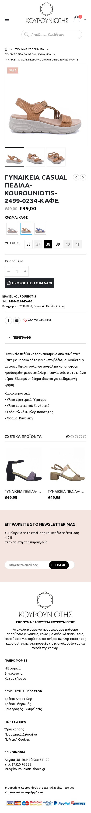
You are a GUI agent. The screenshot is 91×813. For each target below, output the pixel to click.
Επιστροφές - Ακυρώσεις (23, 709)
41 (77, 244)
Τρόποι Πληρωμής (18, 704)
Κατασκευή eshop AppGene (24, 792)
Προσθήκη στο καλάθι (32, 283)
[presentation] (5, 105)
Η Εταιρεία (13, 668)
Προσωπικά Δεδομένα (21, 734)
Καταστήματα (15, 678)
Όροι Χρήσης (14, 729)
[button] (68, 436)
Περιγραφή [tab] (22, 337)
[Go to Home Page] (6, 49)
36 (28, 244)
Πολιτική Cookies (17, 739)
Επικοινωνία (14, 673)
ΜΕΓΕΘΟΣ (11, 242)
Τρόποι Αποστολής (18, 699)
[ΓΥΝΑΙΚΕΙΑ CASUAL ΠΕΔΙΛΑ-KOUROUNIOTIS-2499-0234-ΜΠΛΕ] (40, 229)
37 (38, 244)
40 (68, 244)
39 (58, 244)
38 (48, 244)
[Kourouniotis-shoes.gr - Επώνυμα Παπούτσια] (47, 12)
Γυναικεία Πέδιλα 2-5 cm (49, 306)
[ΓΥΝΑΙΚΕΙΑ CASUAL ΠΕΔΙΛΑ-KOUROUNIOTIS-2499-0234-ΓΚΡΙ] (12, 229)
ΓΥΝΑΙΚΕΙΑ (25, 306)
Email (17, 320)
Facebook (8, 320)
